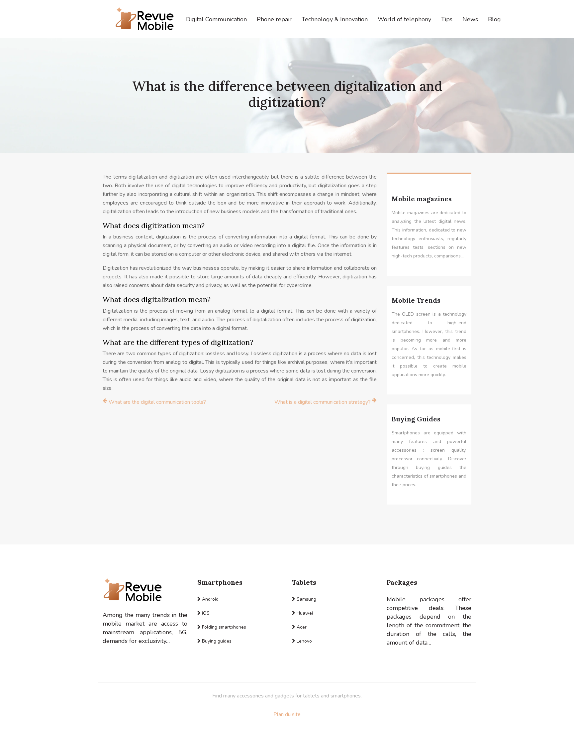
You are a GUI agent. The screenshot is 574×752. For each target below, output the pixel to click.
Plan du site (287, 714)
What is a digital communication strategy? (322, 402)
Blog (494, 19)
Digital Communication (216, 19)
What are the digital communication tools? (157, 402)
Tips (446, 19)
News (470, 19)
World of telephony (404, 19)
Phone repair (274, 19)
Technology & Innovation (335, 19)
